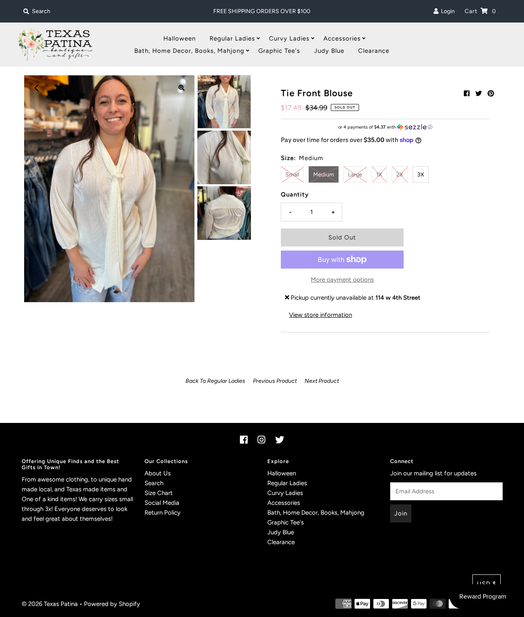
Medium (323, 174)
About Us (158, 473)
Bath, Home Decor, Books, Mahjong (189, 50)
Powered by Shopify (112, 604)
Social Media (162, 502)
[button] (385, 127)
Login (446, 11)
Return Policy (163, 512)
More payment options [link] (342, 279)
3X (420, 174)
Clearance (373, 50)
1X (379, 174)
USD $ (486, 584)
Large (355, 174)
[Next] (57, 88)
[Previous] (37, 88)
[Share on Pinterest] (491, 93)
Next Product (322, 380)
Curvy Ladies (289, 38)
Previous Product (275, 380)
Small (292, 174)
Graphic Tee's (279, 50)
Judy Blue (329, 50)
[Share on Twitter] (478, 93)
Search (154, 483)
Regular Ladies (232, 38)
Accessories (342, 38)
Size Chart (159, 493)
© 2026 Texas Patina (50, 604)
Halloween (179, 38)
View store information (320, 315)
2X (399, 174)
